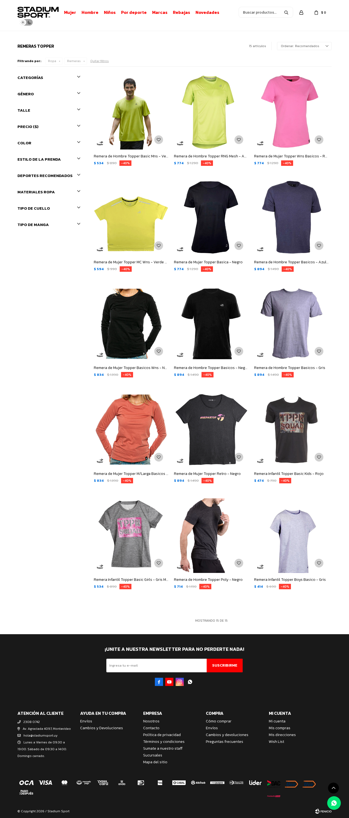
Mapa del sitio (155, 762)
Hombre (90, 12)
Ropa (52, 61)
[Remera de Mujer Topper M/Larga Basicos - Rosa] (131, 429)
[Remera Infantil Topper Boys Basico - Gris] (291, 535)
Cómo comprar (218, 721)
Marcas (159, 12)
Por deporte (134, 12)
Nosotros (151, 721)
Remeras (74, 61)
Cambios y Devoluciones (101, 728)
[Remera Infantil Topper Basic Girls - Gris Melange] (131, 535)
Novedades (207, 12)
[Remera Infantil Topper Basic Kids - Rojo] (291, 429)
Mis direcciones (282, 735)
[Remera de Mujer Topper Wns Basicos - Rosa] (291, 112)
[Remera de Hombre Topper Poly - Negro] (211, 535)
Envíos (86, 721)
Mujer (70, 12)
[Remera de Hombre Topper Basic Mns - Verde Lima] (131, 112)
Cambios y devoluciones (227, 735)
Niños (110, 12)
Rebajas (181, 12)
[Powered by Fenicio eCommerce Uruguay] (323, 811)
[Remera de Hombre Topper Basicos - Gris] (291, 324)
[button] (286, 12)
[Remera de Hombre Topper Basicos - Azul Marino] (291, 218)
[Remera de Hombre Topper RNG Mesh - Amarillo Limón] (211, 112)
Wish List (276, 741)
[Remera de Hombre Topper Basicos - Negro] (211, 324)
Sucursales (152, 755)
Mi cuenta (277, 721)
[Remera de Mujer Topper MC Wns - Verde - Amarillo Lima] (131, 218)
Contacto (151, 728)
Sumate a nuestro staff (162, 748)
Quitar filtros (99, 61)
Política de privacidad (162, 735)
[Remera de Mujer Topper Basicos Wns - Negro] (131, 324)
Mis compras (279, 728)
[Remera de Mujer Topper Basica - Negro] (211, 218)
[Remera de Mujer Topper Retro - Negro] (211, 429)
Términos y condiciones (164, 741)
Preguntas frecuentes (224, 741)
